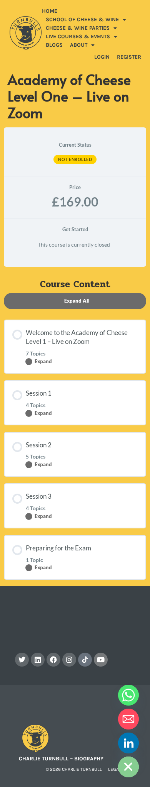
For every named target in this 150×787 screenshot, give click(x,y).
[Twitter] (22, 660)
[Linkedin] (38, 660)
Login (102, 57)
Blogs (54, 45)
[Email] (128, 719)
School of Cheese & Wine (82, 19)
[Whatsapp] (128, 695)
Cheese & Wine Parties (78, 28)
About (78, 45)
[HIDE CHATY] (128, 767)
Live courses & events (78, 36)
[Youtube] (101, 660)
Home (49, 11)
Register (129, 57)
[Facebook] (53, 660)
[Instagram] (69, 660)
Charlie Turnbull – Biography (61, 758)
